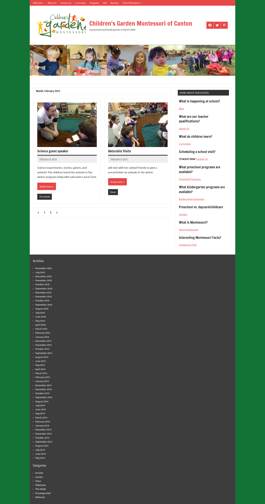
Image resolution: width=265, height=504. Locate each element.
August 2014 (41, 401)
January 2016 (42, 336)
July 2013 (40, 449)
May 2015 (40, 364)
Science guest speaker (52, 151)
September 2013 (43, 441)
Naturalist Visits (119, 151)
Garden (39, 476)
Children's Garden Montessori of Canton (140, 23)
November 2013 (43, 433)
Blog (181, 108)
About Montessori (189, 229)
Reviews (115, 2)
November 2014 (43, 389)
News (113, 191)
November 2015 (43, 344)
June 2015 (40, 360)
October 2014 (42, 393)
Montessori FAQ (188, 244)
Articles (183, 214)
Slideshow (40, 484)
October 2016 (42, 300)
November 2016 (43, 296)
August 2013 (41, 445)
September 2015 (43, 352)
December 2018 (43, 276)
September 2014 (43, 397)
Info (105, 2)
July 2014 (40, 405)
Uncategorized (43, 493)
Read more (46, 186)
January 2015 (42, 381)
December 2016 (43, 292)
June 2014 (40, 409)
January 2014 (42, 425)
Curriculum (80, 2)
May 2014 (40, 413)
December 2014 (43, 385)
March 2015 (41, 373)
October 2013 (42, 437)
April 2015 (40, 369)
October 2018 (42, 284)
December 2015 (43, 340)
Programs (94, 2)
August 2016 (41, 308)
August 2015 (41, 356)
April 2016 (40, 324)
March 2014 (41, 417)
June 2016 (40, 316)
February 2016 (42, 332)
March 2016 (41, 328)
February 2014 (42, 421)
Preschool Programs (190, 178)
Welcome (37, 2)
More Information (131, 2)
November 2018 (43, 280)
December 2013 (43, 429)
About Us (52, 2)
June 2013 (40, 453)
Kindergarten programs (191, 198)
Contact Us (65, 2)
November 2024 (43, 268)
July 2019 (40, 272)
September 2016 (43, 304)
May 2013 (40, 457)
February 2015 (42, 377)
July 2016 (40, 312)
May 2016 (40, 320)
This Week (44, 196)
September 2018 (43, 288)
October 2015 (42, 348)
